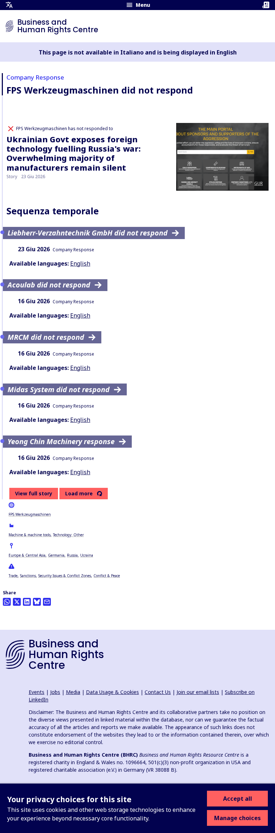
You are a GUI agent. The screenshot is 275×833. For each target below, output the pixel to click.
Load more (79, 493)
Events (36, 692)
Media (73, 692)
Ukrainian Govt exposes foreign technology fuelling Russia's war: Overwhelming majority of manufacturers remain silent (73, 153)
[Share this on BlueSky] (37, 602)
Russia (72, 555)
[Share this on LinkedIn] (27, 602)
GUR (258, 183)
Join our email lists (198, 692)
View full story (33, 493)
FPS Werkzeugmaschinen (30, 514)
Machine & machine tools (29, 534)
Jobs (55, 692)
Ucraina (86, 555)
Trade (13, 575)
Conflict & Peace (106, 575)
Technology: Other (68, 534)
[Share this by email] (47, 602)
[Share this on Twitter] (17, 602)
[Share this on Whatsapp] (7, 602)
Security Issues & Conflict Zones (64, 575)
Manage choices (237, 818)
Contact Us (158, 692)
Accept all (237, 799)
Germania (56, 555)
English (80, 263)
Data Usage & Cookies (112, 692)
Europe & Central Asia (27, 555)
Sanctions (28, 575)
